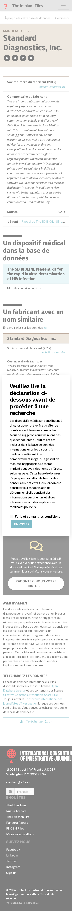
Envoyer (22, 524)
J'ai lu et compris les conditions (37, 516)
